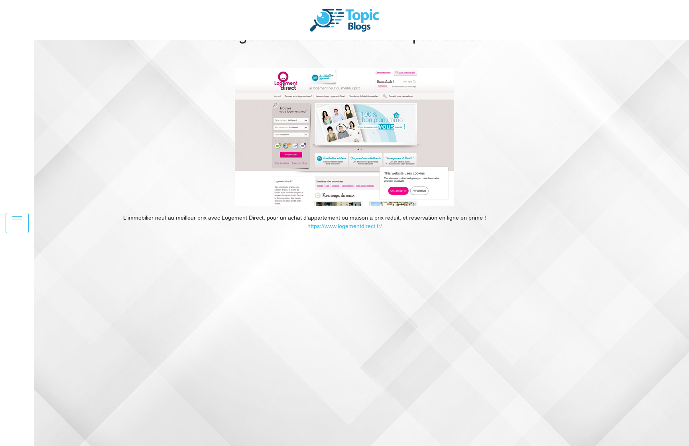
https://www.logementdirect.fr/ (344, 226)
